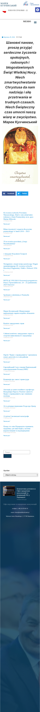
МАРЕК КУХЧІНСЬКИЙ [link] (8, 4)
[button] (35, 22)
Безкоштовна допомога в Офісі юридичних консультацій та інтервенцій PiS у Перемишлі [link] (26, 493)
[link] (37, 9)
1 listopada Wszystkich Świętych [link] (15, 254)
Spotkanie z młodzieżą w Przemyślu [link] (16, 295)
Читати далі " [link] (7, 224)
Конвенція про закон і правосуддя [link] (16, 379)
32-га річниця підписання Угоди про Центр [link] (19, 406)
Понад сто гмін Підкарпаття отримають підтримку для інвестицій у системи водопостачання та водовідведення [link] (18, 428)
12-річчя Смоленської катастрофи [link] (16, 416)
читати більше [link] (21, 499)
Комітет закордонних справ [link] (13, 323)
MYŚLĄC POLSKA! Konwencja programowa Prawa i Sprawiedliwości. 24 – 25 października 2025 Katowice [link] (20, 283)
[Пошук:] (16, 452)
